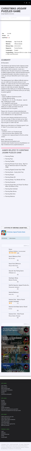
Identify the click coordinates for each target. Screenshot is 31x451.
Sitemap (3, 402)
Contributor (3, 403)
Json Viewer (4, 385)
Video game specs (5, 421)
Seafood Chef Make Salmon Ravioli (18, 306)
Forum (2, 406)
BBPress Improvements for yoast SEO (9, 409)
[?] (9, 37)
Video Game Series (5, 418)
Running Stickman (10, 196)
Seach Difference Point (15, 256)
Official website (18, 44)
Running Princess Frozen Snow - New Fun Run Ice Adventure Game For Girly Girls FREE (16, 165)
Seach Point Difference (15, 263)
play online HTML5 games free (8, 423)
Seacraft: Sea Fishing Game (16, 271)
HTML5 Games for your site (7, 416)
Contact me (3, 391)
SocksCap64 (4, 437)
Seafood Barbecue (14, 292)
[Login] (29, 2)
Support (14, 18)
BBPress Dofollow (5, 425)
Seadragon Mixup (13, 278)
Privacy (3, 392)
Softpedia (3, 432)
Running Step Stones (10, 191)
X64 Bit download (5, 434)
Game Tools (5, 18)
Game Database (6, 8)
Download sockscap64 (6, 394)
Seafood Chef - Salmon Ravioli (17, 299)
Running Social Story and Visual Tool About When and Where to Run (16, 185)
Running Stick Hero (10, 194)
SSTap (2, 435)
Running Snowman (10, 182)
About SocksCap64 (5, 388)
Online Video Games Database (8, 419)
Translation (3, 404)
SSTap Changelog (5, 407)
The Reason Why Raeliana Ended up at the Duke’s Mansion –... (13, 329)
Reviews (16, 8)
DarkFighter (6, 365)
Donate (3, 400)
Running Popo (9, 159)
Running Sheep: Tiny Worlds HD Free (15, 179)
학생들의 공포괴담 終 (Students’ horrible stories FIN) (12, 339)
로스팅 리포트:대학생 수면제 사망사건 (13, 348)
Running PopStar (9, 161)
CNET (2, 431)
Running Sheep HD (10, 177)
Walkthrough (6, 13)
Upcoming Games (5, 422)
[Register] (26, 2)
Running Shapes (9, 174)
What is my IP (4, 387)
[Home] (2, 2)
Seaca (10, 249)
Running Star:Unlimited (11, 189)
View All (26, 245)
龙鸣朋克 (5, 356)
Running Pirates (9, 156)
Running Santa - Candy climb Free (14, 172)
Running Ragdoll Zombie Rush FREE (15, 169)
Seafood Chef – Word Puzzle (16, 314)
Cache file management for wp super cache (11, 410)
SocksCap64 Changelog (6, 390)
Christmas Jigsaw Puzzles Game (16, 232)
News (22, 8)
